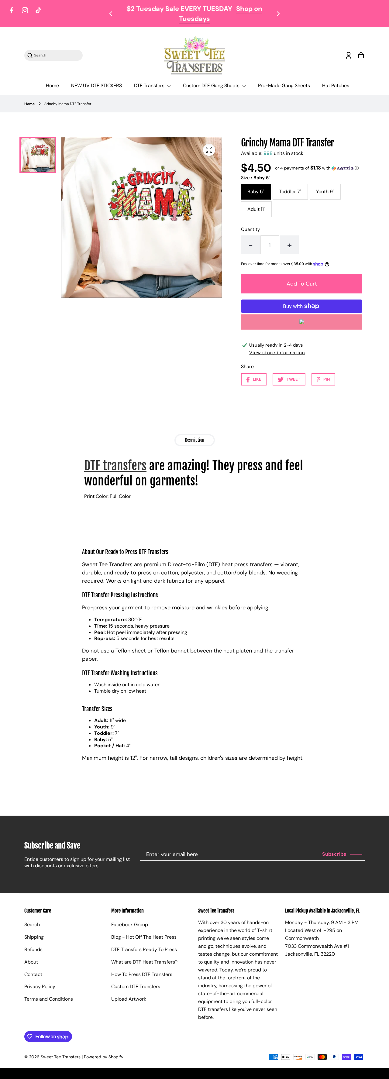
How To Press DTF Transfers (141, 974)
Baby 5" (255, 191)
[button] (317, 168)
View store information (277, 353)
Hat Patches (335, 85)
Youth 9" (325, 191)
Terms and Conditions (48, 999)
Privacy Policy (39, 986)
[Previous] (111, 13)
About (31, 962)
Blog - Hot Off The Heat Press (144, 937)
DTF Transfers (150, 85)
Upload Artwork (128, 999)
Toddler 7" (290, 191)
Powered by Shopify (103, 1057)
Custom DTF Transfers (135, 986)
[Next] (277, 13)
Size (255, 178)
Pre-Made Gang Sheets (284, 85)
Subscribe (334, 854)
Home (52, 85)
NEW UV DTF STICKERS (96, 85)
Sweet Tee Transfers (61, 1057)
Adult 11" (256, 209)
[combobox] (56, 55)
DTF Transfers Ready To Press (144, 949)
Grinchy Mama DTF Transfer (67, 103)
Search (32, 924)
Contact (33, 974)
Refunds (33, 949)
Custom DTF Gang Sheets (212, 85)
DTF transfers (115, 465)
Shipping (34, 937)
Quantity (250, 229)
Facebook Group (129, 924)
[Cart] (361, 55)
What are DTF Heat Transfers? (144, 962)
